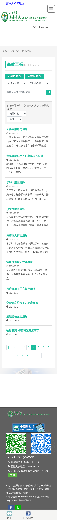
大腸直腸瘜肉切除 (16, 129)
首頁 (4, 50)
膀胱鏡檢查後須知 (16, 316)
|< (9, 347)
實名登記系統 (15, 3)
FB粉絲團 (28, 518)
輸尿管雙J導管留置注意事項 (22, 330)
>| (39, 355)
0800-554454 (33, 466)
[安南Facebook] (41, 444)
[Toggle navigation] (51, 9)
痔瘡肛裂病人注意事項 (19, 262)
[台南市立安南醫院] (28, 413)
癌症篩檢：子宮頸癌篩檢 (20, 288)
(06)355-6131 (29, 457)
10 (28, 355)
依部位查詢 (14, 76)
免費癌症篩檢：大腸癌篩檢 (22, 302)
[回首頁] (9, 513)
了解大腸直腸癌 (15, 182)
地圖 (12, 475)
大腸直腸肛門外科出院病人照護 (24, 155)
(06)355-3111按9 (31, 462)
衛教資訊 (14, 50)
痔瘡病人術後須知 (16, 235)
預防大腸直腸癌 (15, 209)
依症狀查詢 (34, 76)
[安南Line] (16, 444)
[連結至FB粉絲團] (28, 513)
